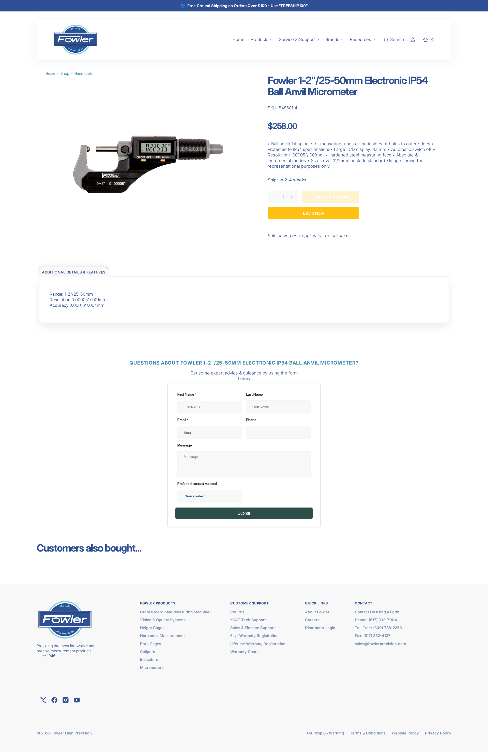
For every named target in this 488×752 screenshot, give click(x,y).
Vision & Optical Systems (163, 620)
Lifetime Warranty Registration (257, 644)
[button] (394, 39)
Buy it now (313, 213)
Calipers (147, 651)
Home (50, 73)
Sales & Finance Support (252, 628)
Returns (237, 612)
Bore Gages (150, 644)
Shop (64, 73)
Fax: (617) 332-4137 (372, 635)
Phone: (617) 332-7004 (376, 620)
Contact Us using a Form (377, 612)
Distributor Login (320, 628)
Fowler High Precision (72, 733)
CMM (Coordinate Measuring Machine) (175, 612)
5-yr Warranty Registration (254, 635)
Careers (312, 620)
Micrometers (151, 667)
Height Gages (152, 628)
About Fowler (317, 612)
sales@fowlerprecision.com (380, 644)
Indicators (149, 659)
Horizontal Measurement (162, 635)
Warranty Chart (244, 651)
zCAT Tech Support (248, 620)
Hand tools (83, 73)
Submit (244, 513)
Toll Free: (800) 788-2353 (378, 628)
